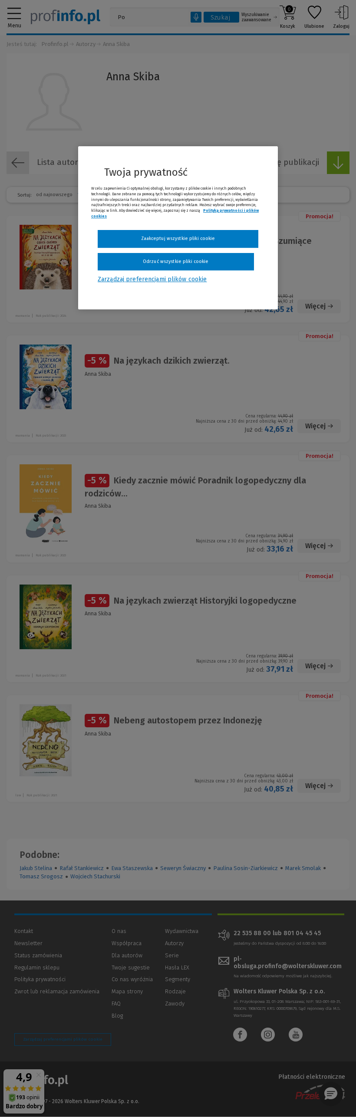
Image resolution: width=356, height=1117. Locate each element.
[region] (178, 227)
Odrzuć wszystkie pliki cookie (175, 261)
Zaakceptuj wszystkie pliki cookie (178, 238)
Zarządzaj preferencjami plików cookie (152, 279)
